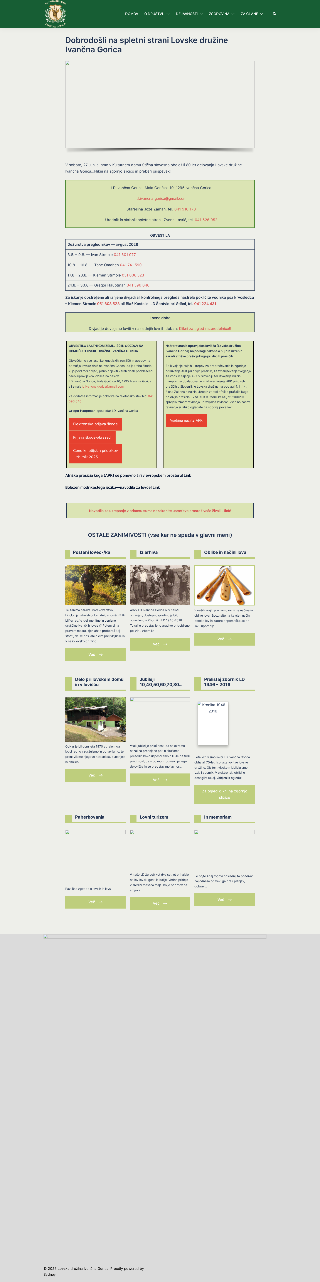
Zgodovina (219, 14)
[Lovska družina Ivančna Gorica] (55, 13)
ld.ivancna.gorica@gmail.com (161, 198)
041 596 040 (138, 285)
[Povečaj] (184, 571)
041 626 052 (206, 220)
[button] (274, 14)
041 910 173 (185, 209)
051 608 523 (133, 275)
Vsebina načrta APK (186, 420)
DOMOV (131, 14)
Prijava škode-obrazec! (92, 437)
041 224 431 (205, 304)
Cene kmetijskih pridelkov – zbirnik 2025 (95, 453)
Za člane (249, 14)
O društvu (154, 14)
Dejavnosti (187, 14)
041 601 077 (125, 255)
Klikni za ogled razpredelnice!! (205, 328)
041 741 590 (131, 265)
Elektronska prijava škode (95, 424)
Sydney (50, 1274)
